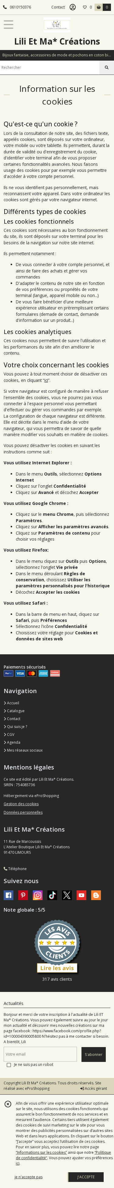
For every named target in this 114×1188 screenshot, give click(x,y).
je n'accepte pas (29, 1177)
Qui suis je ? (16, 726)
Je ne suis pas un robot (33, 1064)
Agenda (13, 742)
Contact (58, 7)
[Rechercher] (106, 68)
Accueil (12, 703)
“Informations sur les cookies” (41, 1152)
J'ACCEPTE (86, 1177)
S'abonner (93, 1054)
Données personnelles (23, 812)
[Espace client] (72, 7)
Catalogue (15, 710)
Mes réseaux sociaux (24, 750)
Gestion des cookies (21, 803)
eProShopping (37, 1088)
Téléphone (17, 868)
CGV (10, 734)
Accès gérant (95, 1088)
